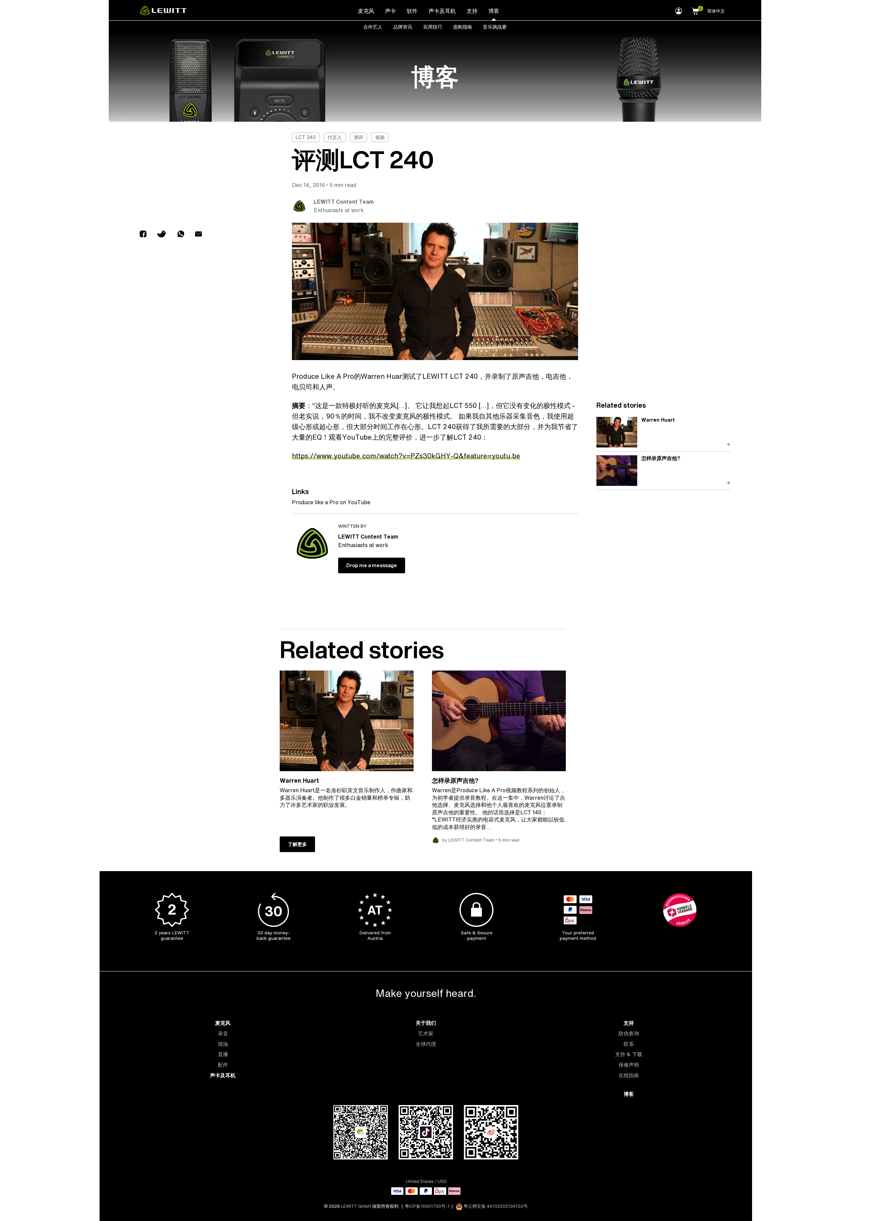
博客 (493, 11)
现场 (223, 1044)
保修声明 (629, 1064)
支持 (472, 11)
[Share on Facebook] (143, 235)
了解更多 (297, 844)
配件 (223, 1064)
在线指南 (629, 1075)
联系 (629, 1044)
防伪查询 (629, 1033)
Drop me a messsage (371, 565)
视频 (380, 137)
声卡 (390, 11)
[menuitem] (366, 10)
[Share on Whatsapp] (181, 235)
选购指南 (462, 26)
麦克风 (366, 11)
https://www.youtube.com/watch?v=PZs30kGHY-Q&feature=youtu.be (406, 456)
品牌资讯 (402, 26)
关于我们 (426, 1023)
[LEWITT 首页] (163, 13)
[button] (695, 10)
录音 (223, 1033)
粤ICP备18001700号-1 (427, 1206)
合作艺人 (372, 26)
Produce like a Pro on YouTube (331, 502)
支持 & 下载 (628, 1054)
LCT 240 (306, 137)
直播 (223, 1054)
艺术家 (425, 1033)
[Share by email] (198, 235)
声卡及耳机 (442, 11)
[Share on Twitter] (162, 235)
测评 (358, 137)
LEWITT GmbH (356, 1206)
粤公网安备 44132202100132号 (495, 1206)
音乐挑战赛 (495, 26)
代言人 (335, 137)
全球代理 (426, 1044)
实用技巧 (432, 26)
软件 (412, 11)
